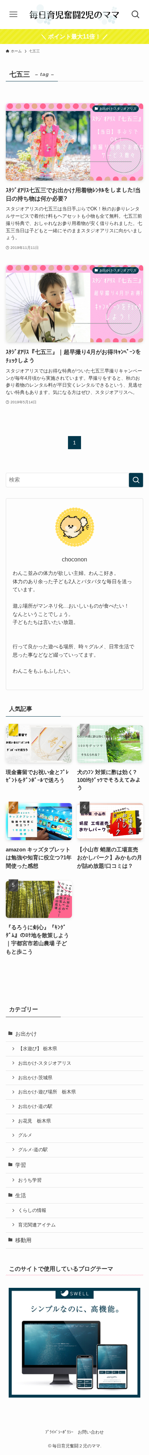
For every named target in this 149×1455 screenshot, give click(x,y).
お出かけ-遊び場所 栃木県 (47, 1092)
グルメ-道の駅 (33, 1149)
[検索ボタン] (135, 14)
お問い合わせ (91, 1432)
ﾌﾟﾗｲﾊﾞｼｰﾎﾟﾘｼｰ (59, 1432)
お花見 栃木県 (34, 1121)
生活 (20, 1195)
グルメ (25, 1135)
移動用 (23, 1240)
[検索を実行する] (136, 480)
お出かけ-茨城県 (35, 1077)
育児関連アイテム (37, 1225)
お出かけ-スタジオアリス (44, 1063)
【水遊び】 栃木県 (37, 1048)
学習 (20, 1165)
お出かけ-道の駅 (35, 1106)
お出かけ (26, 1034)
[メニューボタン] (13, 14)
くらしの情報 (32, 1210)
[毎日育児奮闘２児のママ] (74, 14)
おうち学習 (30, 1180)
